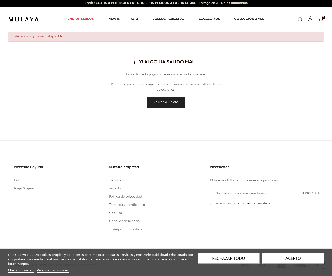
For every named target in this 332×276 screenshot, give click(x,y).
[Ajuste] (310, 19)
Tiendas (115, 180)
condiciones (242, 203)
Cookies (115, 213)
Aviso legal (117, 188)
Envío (18, 180)
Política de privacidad (125, 196)
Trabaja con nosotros (125, 229)
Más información (21, 270)
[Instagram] (219, 215)
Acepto (293, 258)
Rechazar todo (228, 258)
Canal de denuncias (124, 221)
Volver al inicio (166, 102)
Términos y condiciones (127, 204)
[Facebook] (212, 215)
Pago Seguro (24, 188)
